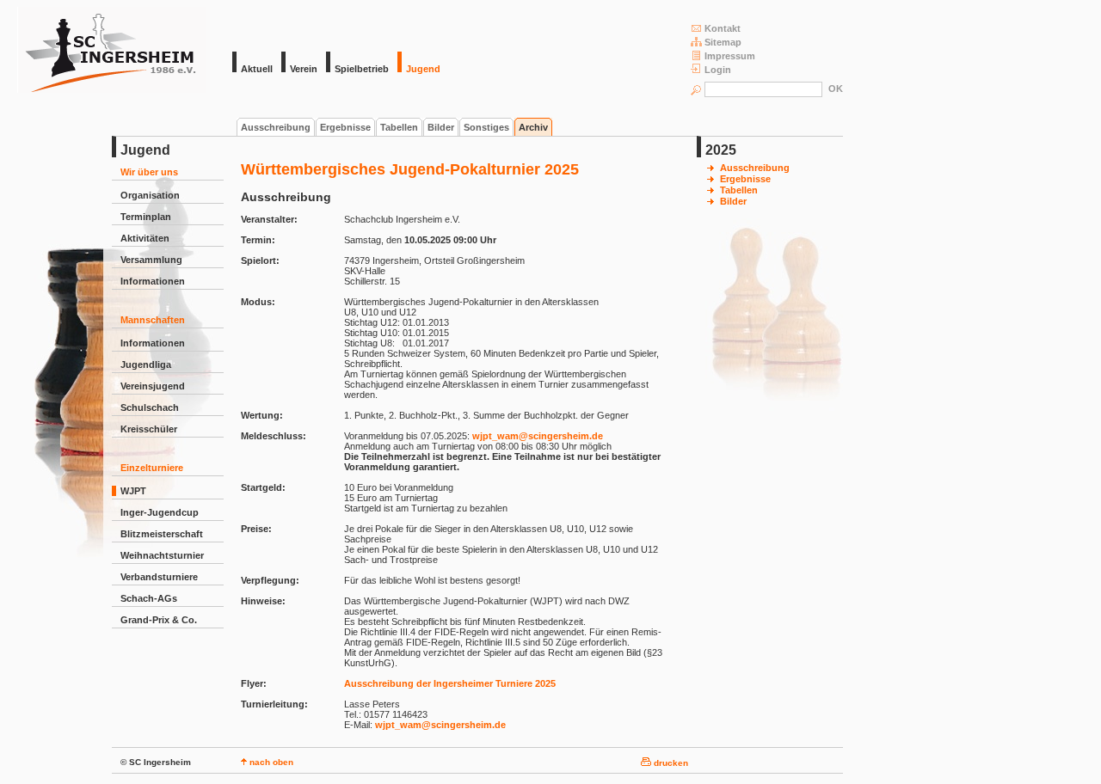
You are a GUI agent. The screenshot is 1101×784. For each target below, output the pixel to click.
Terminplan (145, 216)
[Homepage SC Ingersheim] (111, 89)
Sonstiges (486, 127)
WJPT (133, 491)
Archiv (533, 127)
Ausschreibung (276, 127)
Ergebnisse (345, 127)
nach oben (270, 762)
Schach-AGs (148, 598)
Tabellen (399, 127)
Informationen (152, 281)
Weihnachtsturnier (162, 555)
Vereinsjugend (152, 386)
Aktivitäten (144, 238)
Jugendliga (145, 364)
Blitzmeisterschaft (161, 534)
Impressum (729, 56)
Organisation (150, 195)
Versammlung (151, 259)
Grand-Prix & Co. (158, 620)
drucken (669, 763)
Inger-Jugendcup (159, 512)
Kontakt (722, 28)
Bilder (440, 127)
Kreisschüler (148, 429)
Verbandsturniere (159, 577)
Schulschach (149, 407)
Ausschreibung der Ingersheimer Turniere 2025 (450, 683)
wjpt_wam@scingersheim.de (537, 436)
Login (717, 69)
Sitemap (722, 42)
